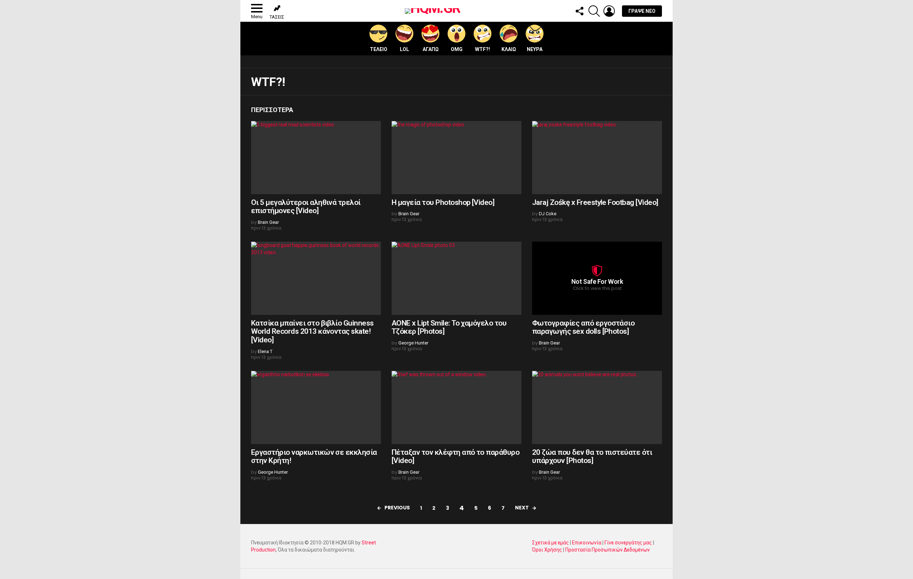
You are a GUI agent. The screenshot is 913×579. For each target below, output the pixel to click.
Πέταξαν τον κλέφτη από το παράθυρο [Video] (455, 456)
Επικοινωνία (586, 542)
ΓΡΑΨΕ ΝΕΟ (642, 11)
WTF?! (482, 49)
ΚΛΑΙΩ (508, 49)
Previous (397, 507)
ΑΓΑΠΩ (431, 49)
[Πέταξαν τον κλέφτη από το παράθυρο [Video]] (456, 407)
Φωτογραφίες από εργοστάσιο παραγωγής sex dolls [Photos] (583, 327)
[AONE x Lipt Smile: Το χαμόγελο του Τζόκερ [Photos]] (456, 278)
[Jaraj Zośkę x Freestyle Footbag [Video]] (597, 157)
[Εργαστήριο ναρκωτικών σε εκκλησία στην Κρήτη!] (316, 407)
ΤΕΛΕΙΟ (378, 49)
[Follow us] (579, 11)
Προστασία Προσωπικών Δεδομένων (607, 550)
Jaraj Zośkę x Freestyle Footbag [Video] (595, 202)
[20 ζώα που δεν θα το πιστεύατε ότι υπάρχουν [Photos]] (597, 407)
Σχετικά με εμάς (550, 542)
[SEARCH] (594, 11)
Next (522, 507)
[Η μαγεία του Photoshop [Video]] (456, 157)
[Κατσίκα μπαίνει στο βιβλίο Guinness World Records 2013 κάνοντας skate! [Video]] (316, 278)
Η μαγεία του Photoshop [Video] (443, 202)
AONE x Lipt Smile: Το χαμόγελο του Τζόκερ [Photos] (449, 327)
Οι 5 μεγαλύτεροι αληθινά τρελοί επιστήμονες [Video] (306, 206)
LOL (404, 49)
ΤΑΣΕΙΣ (277, 17)
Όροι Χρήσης (547, 550)
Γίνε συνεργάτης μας (628, 542)
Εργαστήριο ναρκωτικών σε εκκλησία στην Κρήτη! (314, 456)
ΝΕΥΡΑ (534, 49)
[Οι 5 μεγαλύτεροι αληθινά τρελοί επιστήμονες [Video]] (316, 157)
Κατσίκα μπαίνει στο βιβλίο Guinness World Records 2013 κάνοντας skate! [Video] (312, 331)
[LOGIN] (609, 11)
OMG (457, 49)
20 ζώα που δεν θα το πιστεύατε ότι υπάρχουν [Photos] (592, 456)
